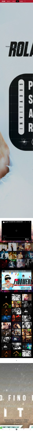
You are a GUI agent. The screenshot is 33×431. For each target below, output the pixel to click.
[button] (25, 1)
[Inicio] (2, 429)
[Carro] (23, 429)
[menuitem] (13, 1)
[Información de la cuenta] (30, 429)
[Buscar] (9, 429)
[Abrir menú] (16, 429)
